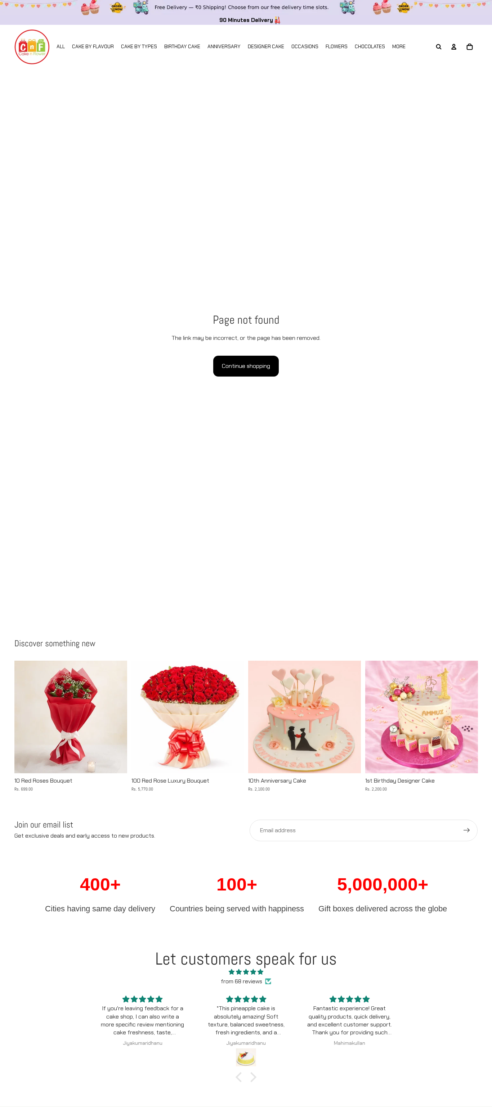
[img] (246, 972)
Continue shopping (246, 366)
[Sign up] (466, 830)
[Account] (454, 47)
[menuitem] (399, 47)
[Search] (439, 47)
